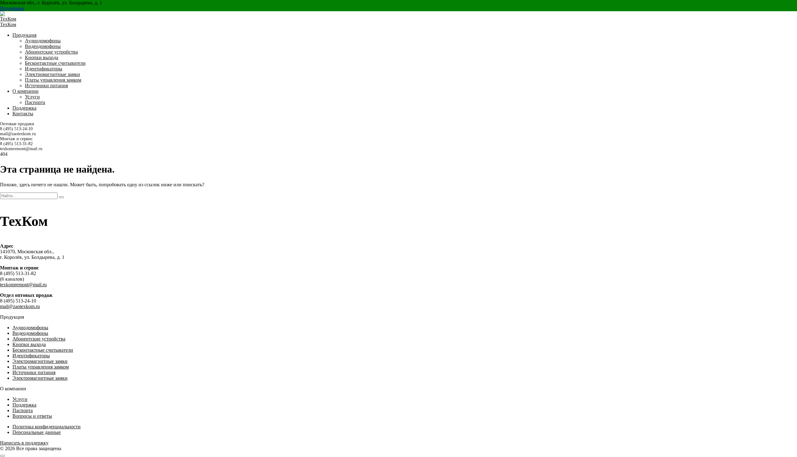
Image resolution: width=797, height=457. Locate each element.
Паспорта (35, 102)
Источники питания (46, 85)
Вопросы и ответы (32, 416)
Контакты (22, 113)
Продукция (24, 35)
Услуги (32, 96)
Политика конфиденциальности (46, 426)
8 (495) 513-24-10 (16, 128)
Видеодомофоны (43, 46)
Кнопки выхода (41, 57)
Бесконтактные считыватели (55, 63)
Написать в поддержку (24, 442)
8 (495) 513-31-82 (16, 143)
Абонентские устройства (51, 52)
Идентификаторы (43, 68)
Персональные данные (36, 432)
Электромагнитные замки (52, 74)
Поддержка (12, 8)
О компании (25, 91)
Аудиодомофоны (43, 40)
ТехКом (8, 24)
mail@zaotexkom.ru (18, 133)
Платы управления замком (53, 80)
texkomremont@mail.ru (21, 148)
